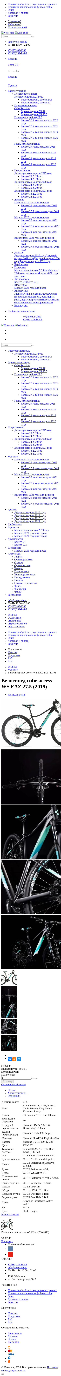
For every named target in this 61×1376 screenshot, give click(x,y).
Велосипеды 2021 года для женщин (34, 494)
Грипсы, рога (21, 571)
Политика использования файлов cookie (30, 7)
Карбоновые (15, 524)
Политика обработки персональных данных (32, 4)
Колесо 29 (19, 541)
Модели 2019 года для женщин (31, 459)
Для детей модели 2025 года (30, 512)
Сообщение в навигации (21, 311)
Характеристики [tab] (17, 1093)
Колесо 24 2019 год (31, 436)
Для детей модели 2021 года (30, 521)
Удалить (12, 85)
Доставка (13, 1336)
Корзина (12, 76)
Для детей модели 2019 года (30, 515)
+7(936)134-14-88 (17, 53)
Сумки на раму (22, 565)
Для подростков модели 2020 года (33, 439)
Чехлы (17, 591)
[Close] (2, 1374)
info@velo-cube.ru (17, 41)
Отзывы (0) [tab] (14, 1095)
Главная (12, 614)
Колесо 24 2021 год (31, 453)
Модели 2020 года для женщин (31, 474)
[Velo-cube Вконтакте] (10, 1248)
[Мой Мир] (19, 1059)
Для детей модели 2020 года (30, 518)
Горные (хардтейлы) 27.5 (28, 374)
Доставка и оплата (18, 12)
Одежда (18, 562)
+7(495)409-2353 (17, 50)
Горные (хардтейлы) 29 (27, 400)
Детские (12, 509)
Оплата (12, 1339)
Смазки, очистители (25, 583)
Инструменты (22, 577)
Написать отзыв (17, 694)
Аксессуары (14, 553)
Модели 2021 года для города (30, 536)
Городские (13, 527)
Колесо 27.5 (20, 544)
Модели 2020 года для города (30, 533)
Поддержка (14, 655)
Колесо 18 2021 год (31, 450)
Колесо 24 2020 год (31, 441)
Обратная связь (16, 626)
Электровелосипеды (19, 350)
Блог (10, 661)
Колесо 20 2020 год (31, 444)
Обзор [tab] (11, 1090)
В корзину (7, 1081)
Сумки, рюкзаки (23, 559)
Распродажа (14, 594)
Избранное (15, 620)
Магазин (12, 652)
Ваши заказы (15, 1333)
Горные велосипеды (19, 362)
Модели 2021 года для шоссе (30, 550)
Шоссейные (14, 547)
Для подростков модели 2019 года (33, 430)
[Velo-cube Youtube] (10, 1254)
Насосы (18, 580)
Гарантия (13, 15)
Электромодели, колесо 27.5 (36, 356)
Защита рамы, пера (24, 574)
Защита (18, 556)
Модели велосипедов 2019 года (31, 530)
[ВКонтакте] (10, 1059)
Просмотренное (18, 623)
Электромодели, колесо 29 (35, 359)
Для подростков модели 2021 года (33, 447)
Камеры (18, 568)
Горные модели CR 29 (33, 368)
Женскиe (13, 456)
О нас (11, 9)
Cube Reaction (22, 365)
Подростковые (16, 427)
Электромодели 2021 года (28, 353)
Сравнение (15, 617)
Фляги (17, 586)
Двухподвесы (15, 539)
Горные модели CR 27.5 (34, 371)
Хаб (10, 658)
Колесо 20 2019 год (31, 433)
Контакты (13, 1342)
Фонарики (20, 589)
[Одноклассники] (14, 1059)
